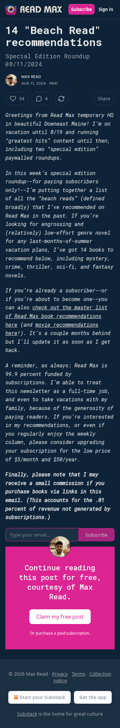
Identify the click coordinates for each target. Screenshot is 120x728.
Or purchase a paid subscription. (60, 633)
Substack (27, 714)
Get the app (92, 697)
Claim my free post (60, 616)
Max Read (31, 76)
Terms (78, 674)
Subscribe (81, 9)
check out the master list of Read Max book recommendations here (56, 316)
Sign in (106, 9)
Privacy (60, 674)
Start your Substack (42, 697)
